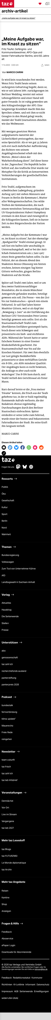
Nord (4, 527)
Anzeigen (6, 911)
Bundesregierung (10, 555)
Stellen (5, 623)
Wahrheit (6, 534)
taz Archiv (7, 869)
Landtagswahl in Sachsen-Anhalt (18, 582)
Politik (5, 487)
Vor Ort (5, 807)
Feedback (7, 932)
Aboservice (7, 938)
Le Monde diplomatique (14, 862)
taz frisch (6, 766)
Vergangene (8, 821)
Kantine (5, 897)
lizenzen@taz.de (41, 969)
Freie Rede (7, 732)
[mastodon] (18, 468)
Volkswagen (8, 562)
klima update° (9, 719)
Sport (4, 514)
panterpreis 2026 (10, 684)
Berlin (4, 521)
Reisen (5, 890)
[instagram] (31, 468)
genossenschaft (10, 657)
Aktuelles (6, 603)
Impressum (7, 991)
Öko (4, 494)
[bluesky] (25, 468)
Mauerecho (7, 725)
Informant (30, 984)
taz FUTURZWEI (9, 856)
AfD (3, 575)
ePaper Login (8, 945)
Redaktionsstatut (22, 977)
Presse (5, 630)
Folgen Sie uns (8, 467)
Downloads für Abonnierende (16, 952)
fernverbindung (9, 712)
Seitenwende (26, 991)
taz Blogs (6, 849)
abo (4, 650)
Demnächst (7, 801)
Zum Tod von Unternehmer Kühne (19, 568)
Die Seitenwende (10, 616)
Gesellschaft (8, 500)
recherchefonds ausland (14, 671)
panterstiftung (9, 678)
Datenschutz (43, 984)
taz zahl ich (7, 664)
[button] (47, 3)
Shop (4, 904)
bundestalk (7, 705)
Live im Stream (9, 814)
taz (8, 459)
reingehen (7, 739)
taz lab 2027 (8, 828)
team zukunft (8, 760)
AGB (16, 991)
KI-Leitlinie (19, 984)
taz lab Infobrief (10, 780)
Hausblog (6, 609)
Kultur (5, 507)
